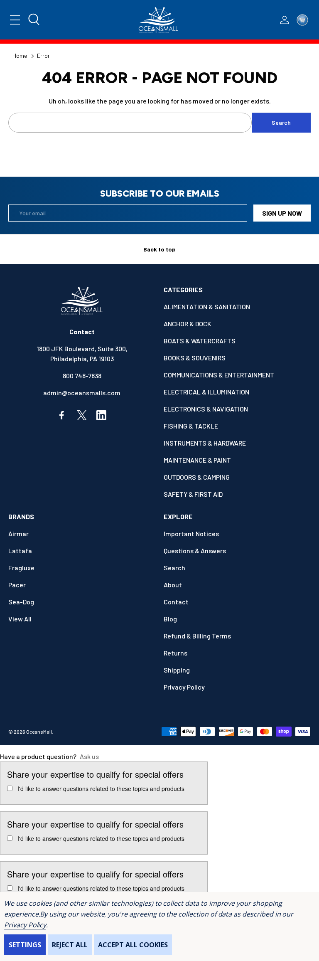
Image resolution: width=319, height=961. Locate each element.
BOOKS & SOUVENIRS (195, 358)
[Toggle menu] (15, 20)
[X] (82, 415)
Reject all (70, 944)
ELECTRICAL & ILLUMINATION (206, 392)
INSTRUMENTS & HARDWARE (205, 443)
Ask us (89, 756)
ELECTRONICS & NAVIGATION (206, 409)
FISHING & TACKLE (191, 426)
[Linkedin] (101, 415)
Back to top (159, 249)
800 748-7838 (82, 375)
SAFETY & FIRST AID (193, 494)
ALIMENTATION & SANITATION (207, 306)
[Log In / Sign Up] (285, 20)
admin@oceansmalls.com (81, 393)
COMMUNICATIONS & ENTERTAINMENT (219, 375)
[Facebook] (62, 415)
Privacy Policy (25, 924)
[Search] (34, 20)
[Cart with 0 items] (302, 20)
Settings (25, 944)
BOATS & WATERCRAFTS (200, 341)
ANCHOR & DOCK (187, 324)
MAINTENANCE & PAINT (197, 460)
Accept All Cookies (133, 944)
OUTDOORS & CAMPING (197, 477)
